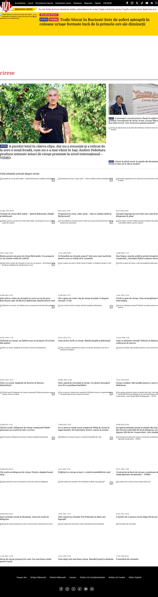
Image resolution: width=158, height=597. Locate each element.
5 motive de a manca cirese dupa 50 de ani (136, 517)
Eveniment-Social (44, 3)
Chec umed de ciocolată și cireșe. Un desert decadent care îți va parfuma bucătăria (84, 384)
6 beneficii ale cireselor (127, 559)
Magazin (88, 3)
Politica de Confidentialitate (92, 577)
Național (77, 3)
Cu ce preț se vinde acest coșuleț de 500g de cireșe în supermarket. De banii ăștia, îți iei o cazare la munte (84, 429)
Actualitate (20, 3)
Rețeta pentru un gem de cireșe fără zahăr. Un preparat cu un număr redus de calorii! (27, 257)
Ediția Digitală (135, 577)
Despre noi (22, 577)
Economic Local (63, 3)
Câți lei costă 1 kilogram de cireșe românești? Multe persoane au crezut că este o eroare (25, 429)
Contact (72, 577)
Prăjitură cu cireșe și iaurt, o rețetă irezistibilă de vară (84, 472)
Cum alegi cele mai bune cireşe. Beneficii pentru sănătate (86, 559)
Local (30, 3)
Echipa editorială (38, 577)
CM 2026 (107, 3)
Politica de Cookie (117, 577)
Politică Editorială (58, 577)
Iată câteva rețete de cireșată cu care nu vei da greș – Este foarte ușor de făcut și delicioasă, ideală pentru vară (27, 299)
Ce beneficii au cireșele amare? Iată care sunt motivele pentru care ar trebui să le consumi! (84, 257)
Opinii (98, 3)
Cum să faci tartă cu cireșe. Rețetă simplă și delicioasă (84, 341)
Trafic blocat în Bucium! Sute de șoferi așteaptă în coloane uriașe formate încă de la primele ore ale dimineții (94, 22)
